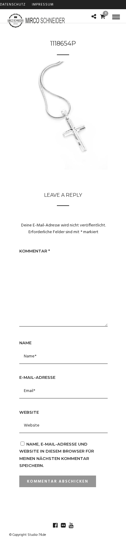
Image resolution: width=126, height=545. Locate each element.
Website (29, 412)
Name (25, 342)
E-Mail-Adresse (37, 377)
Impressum (43, 4)
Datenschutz (13, 4)
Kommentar (34, 250)
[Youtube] (71, 525)
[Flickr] (63, 525)
